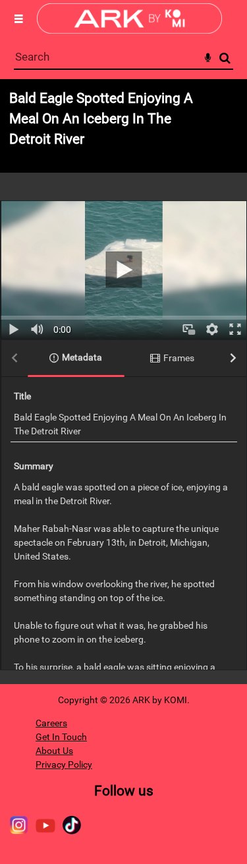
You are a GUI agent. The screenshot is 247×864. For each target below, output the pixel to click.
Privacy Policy (64, 764)
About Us (54, 750)
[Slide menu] (18, 18)
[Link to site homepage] (129, 30)
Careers (51, 723)
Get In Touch (61, 737)
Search (225, 58)
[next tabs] (233, 359)
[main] (123, 381)
